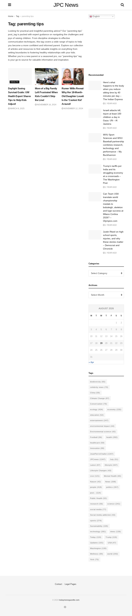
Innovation (97, 448)
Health (14, 82)
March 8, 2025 (17, 108)
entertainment (99, 420)
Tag (17, 16)
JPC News (65, 5)
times (115, 532)
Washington (98, 548)
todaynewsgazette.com (69, 600)
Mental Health (112, 476)
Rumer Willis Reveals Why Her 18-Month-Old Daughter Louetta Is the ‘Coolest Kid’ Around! (73, 96)
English (96, 16)
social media (98, 509)
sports (96, 521)
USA (112, 543)
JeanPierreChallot (101, 454)
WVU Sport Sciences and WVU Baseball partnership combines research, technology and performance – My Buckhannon (113, 144)
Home (10, 16)
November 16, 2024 (46, 105)
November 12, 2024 (73, 108)
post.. (95, 493)
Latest (95, 465)
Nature (95, 482)
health (112, 437)
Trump (111, 537)
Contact (58, 584)
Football (96, 437)
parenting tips (28, 16)
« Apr (91, 362)
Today (95, 537)
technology (98, 532)
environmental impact (102, 426)
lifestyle (111, 465)
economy (114, 409)
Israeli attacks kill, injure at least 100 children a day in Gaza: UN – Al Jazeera (112, 117)
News (110, 482)
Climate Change (99, 398)
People (41, 82)
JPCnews (98, 459)
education (97, 415)
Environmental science (103, 432)
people (96, 487)
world (112, 554)
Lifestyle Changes (100, 470)
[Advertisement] (110, 45)
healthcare (97, 443)
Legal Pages (70, 584)
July (114, 459)
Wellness (96, 554)
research (96, 504)
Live (95, 476)
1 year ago (111, 103)
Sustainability (99, 526)
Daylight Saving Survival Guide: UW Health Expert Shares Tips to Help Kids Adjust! (19, 96)
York (94, 559)
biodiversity (97, 382)
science (113, 504)
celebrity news (99, 387)
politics (112, 487)
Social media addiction (102, 515)
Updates (97, 543)
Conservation (98, 404)
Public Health (98, 498)
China (95, 393)
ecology (96, 409)
